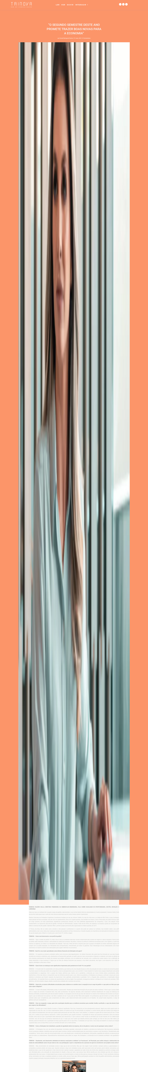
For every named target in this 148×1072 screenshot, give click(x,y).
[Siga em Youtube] (126, 4)
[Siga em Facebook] (120, 4)
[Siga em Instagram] (123, 4)
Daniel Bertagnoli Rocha (66, 38)
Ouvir (70, 5)
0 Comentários (86, 38)
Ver (63, 5)
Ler (58, 5)
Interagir (80, 5)
